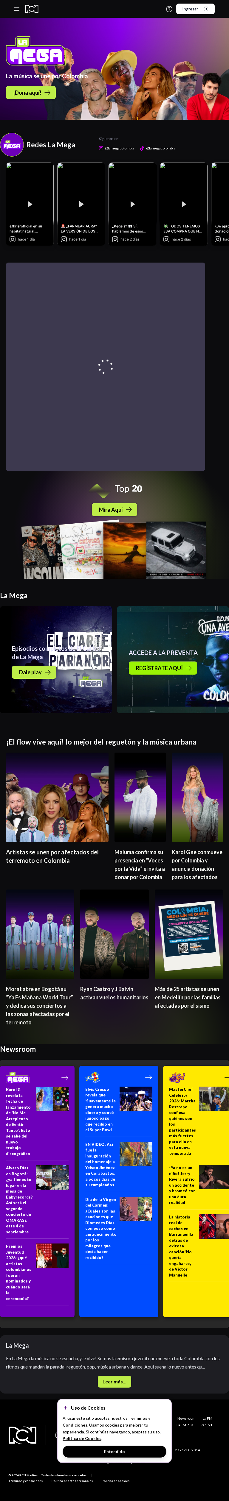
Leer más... (114, 1381)
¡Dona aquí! (27, 92)
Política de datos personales (72, 1481)
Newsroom (186, 1418)
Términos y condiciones (25, 1481)
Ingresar (190, 8)
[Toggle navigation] (17, 8)
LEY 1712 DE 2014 (185, 1450)
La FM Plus (185, 1425)
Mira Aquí (111, 509)
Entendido (114, 1451)
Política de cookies (115, 1481)
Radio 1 (206, 1425)
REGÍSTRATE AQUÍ (159, 668)
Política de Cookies (82, 1438)
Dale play (30, 672)
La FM (207, 1418)
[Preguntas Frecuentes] (169, 9)
